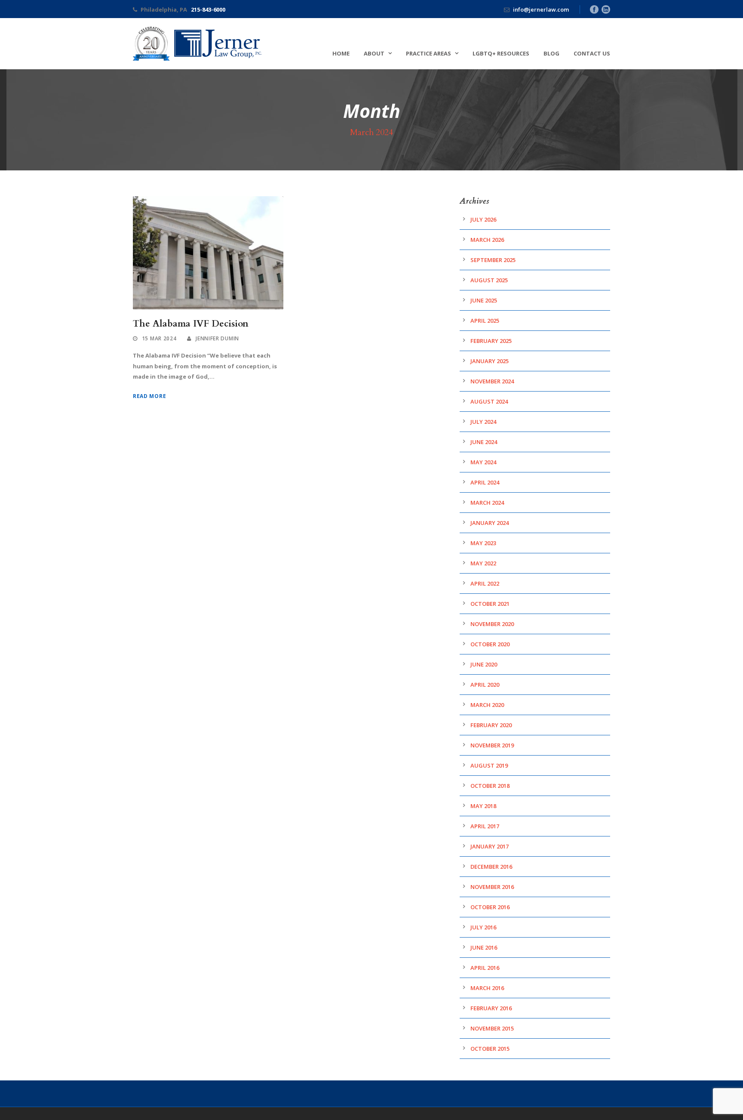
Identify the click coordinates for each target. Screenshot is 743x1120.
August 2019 (489, 765)
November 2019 (492, 745)
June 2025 (483, 300)
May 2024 (483, 462)
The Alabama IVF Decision (191, 324)
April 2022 (484, 583)
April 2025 (484, 320)
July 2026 (483, 219)
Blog (551, 53)
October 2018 (490, 786)
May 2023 (483, 543)
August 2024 (489, 401)
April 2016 (484, 968)
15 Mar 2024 (159, 338)
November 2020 (492, 624)
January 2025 (489, 361)
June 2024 (483, 442)
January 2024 (489, 523)
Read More (149, 396)
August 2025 (489, 280)
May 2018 (483, 806)
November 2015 (492, 1028)
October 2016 (490, 907)
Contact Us (592, 53)
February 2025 (491, 341)
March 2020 (487, 705)
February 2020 (491, 725)
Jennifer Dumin (217, 338)
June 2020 (483, 664)
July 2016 (483, 927)
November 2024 (492, 381)
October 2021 (490, 604)
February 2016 (491, 1008)
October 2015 (490, 1048)
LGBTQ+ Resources (501, 53)
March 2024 (487, 502)
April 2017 (484, 826)
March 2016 (487, 988)
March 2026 (487, 240)
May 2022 (483, 563)
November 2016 (492, 887)
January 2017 (489, 846)
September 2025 (493, 260)
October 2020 (490, 644)
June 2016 (483, 947)
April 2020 (484, 684)
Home (341, 53)
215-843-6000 (208, 9)
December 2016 (491, 866)
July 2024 (483, 422)
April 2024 (484, 482)
